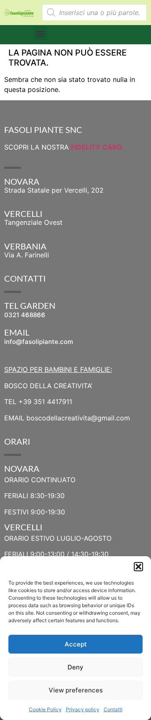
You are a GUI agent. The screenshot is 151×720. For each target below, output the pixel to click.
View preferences (76, 690)
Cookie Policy (45, 709)
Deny (75, 667)
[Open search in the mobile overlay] (94, 12)
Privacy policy (82, 709)
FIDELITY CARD (96, 147)
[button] (138, 566)
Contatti (113, 709)
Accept (76, 644)
